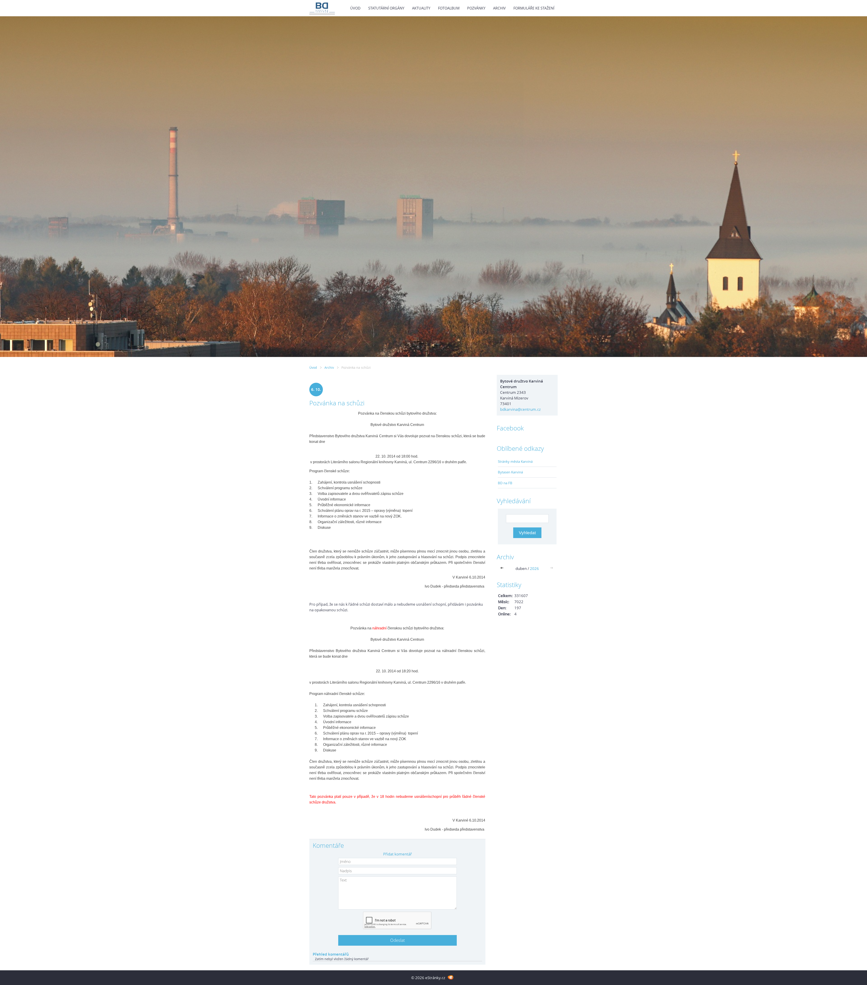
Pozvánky (476, 8)
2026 (534, 568)
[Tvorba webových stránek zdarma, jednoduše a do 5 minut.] (450, 977)
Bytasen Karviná (510, 472)
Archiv (499, 8)
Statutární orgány (386, 8)
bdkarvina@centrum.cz (520, 409)
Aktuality (421, 8)
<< (503, 568)
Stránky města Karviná (515, 461)
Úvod (355, 8)
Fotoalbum (448, 8)
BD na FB (505, 483)
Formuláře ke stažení (533, 8)
